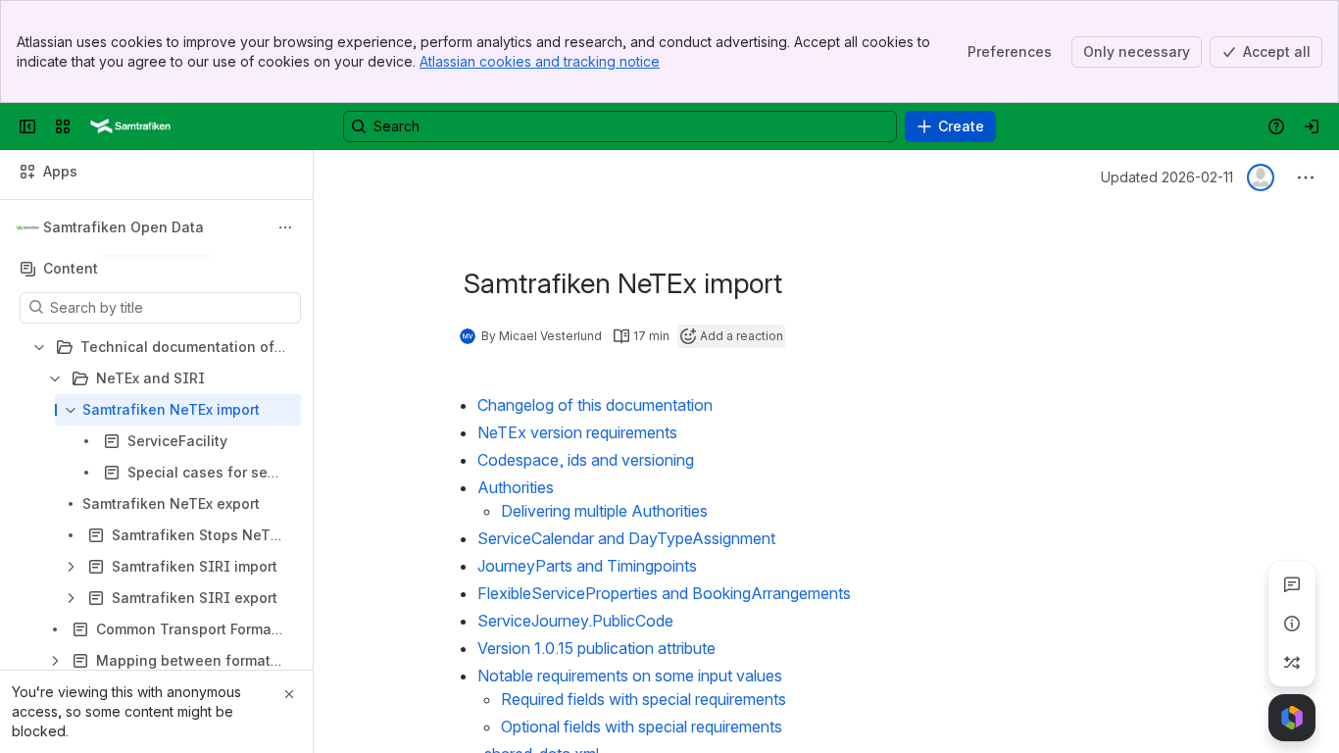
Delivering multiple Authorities (604, 511)
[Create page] (1292, 662)
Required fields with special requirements (643, 699)
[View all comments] (1292, 584)
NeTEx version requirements (577, 432)
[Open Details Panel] (1292, 623)
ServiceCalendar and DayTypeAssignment (626, 538)
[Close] (289, 694)
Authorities (515, 487)
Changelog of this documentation (595, 405)
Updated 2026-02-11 (1167, 177)
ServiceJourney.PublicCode (575, 620)
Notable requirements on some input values (629, 675)
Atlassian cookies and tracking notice (540, 61)
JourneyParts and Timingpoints (587, 566)
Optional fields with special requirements (641, 726)
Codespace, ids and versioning (585, 460)
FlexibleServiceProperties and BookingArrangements (664, 593)
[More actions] (285, 227)
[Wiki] (130, 126)
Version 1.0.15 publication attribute (596, 648)
